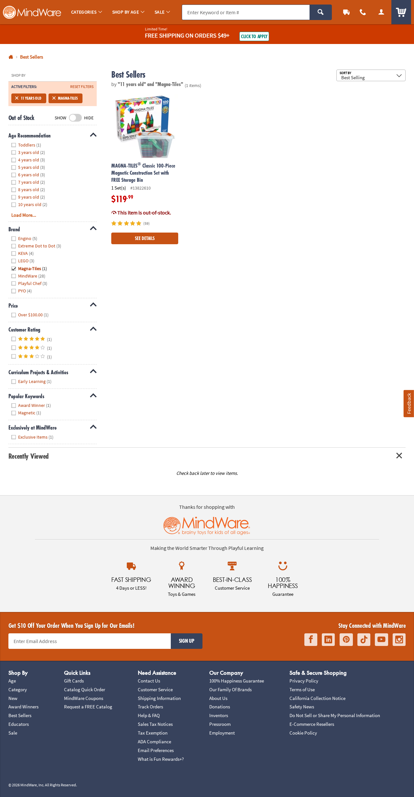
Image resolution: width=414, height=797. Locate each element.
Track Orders (150, 707)
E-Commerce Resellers (311, 724)
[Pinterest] (346, 639)
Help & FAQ (149, 715)
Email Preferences (156, 750)
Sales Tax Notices (155, 724)
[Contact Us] (363, 12)
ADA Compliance (154, 741)
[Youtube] (381, 639)
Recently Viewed (28, 456)
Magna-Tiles (67, 98)
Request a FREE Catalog (88, 707)
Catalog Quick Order (84, 689)
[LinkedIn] (328, 639)
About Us (218, 698)
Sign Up (186, 641)
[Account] (381, 12)
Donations (219, 707)
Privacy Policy (303, 681)
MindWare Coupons (83, 698)
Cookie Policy (303, 733)
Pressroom (220, 724)
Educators (18, 724)
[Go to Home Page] (10, 57)
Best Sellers (19, 715)
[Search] (321, 12)
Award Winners (23, 707)
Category (17, 689)
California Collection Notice (317, 698)
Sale (12, 733)
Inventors (218, 715)
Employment (222, 733)
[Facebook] (310, 639)
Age (12, 681)
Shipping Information (159, 698)
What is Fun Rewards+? (161, 759)
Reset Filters (81, 87)
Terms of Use (302, 689)
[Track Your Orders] (346, 12)
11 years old (31, 98)
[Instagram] (399, 639)
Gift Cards (74, 681)
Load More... (23, 215)
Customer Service (155, 689)
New (12, 698)
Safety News (301, 707)
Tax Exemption (153, 733)
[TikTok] (363, 639)
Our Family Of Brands (230, 689)
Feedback (409, 403)
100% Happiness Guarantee (236, 681)
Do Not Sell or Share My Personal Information (334, 715)
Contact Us (149, 681)
